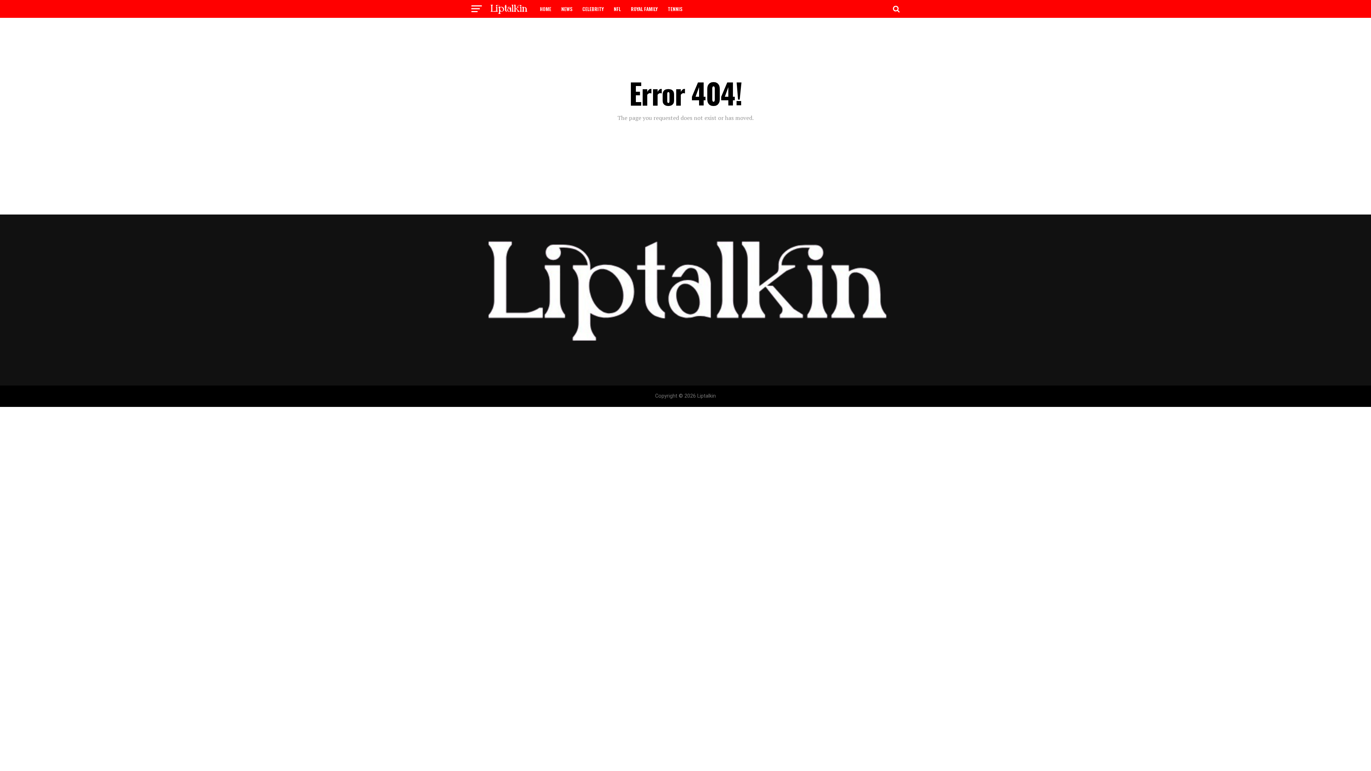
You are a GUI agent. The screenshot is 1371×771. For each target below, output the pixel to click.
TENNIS (675, 8)
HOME (545, 8)
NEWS (566, 8)
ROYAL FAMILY (644, 8)
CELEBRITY (593, 8)
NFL (617, 8)
